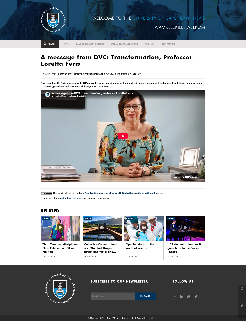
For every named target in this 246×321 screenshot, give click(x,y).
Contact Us (168, 44)
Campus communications (90, 44)
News (66, 44)
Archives (150, 44)
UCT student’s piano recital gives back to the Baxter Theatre (185, 248)
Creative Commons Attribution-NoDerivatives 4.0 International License (123, 193)
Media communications (124, 44)
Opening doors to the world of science (140, 246)
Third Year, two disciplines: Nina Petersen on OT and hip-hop (60, 248)
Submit (145, 296)
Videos (46, 219)
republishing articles (69, 198)
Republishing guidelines (147, 318)
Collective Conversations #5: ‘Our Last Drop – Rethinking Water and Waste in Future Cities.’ (100, 248)
